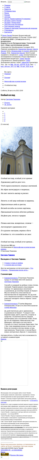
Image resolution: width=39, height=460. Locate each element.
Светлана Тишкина (13, 99)
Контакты (8, 32)
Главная (7, 5)
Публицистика (10, 11)
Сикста (35, 49)
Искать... (4, 2)
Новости (7, 9)
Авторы (7, 17)
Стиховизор (9, 30)
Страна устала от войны (13, 263)
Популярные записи (12, 26)
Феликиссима (16, 51)
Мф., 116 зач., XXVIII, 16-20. (20, 64)
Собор (21, 55)
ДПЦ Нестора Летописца (13, 24)
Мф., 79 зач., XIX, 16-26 (25, 66)
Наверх (3, 339)
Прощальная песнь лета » (18, 270)
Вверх (3, 452)
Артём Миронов (10, 307)
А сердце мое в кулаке (12, 265)
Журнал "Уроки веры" (12, 22)
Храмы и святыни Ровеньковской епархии (20, 28)
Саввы (21, 59)
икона (29, 49)
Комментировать (11, 278)
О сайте (7, 7)
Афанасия (25, 62)
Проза (6, 13)
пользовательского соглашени (11, 427)
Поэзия (7, 15)
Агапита (26, 51)
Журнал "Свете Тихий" (13, 21)
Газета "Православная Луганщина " (17, 19)
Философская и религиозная (15, 81)
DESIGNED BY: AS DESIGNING (11, 450)
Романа (3, 53)
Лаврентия (22, 49)
